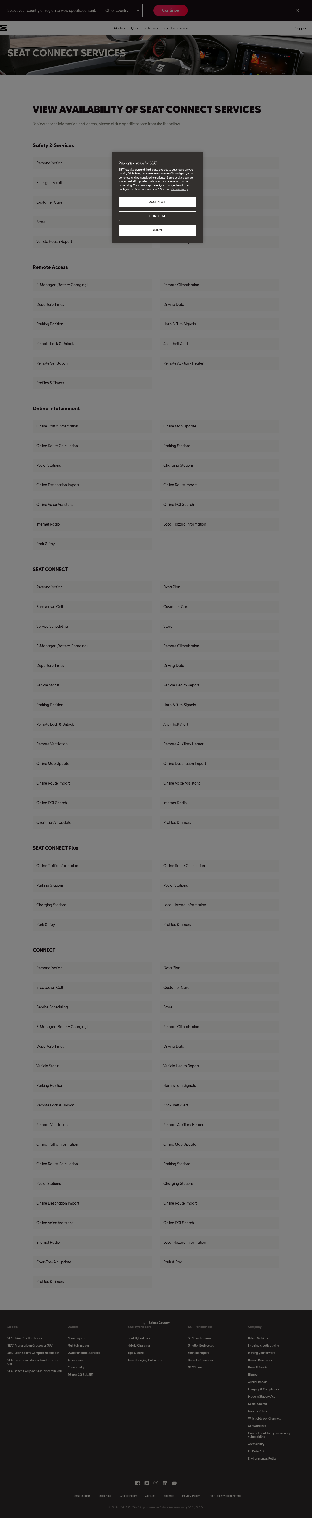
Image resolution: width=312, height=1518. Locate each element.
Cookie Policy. (179, 189)
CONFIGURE (157, 216)
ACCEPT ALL (157, 201)
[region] (157, 197)
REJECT (157, 230)
